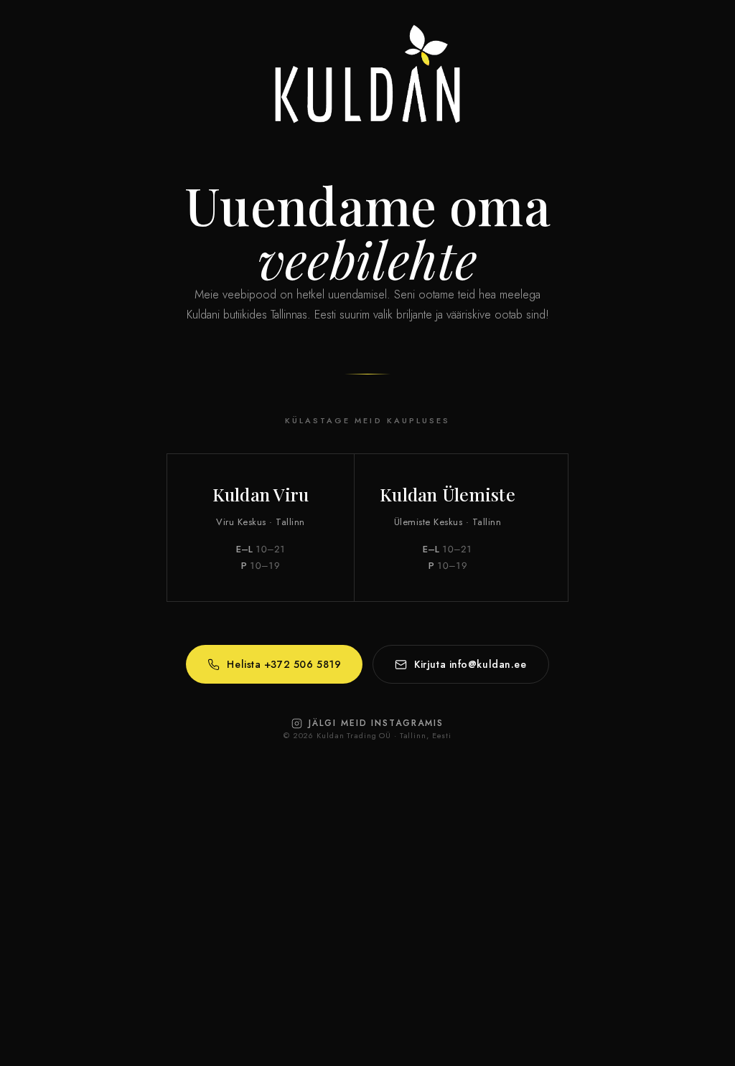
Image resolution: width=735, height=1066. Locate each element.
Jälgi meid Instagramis (376, 723)
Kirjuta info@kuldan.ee (470, 664)
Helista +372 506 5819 (284, 664)
